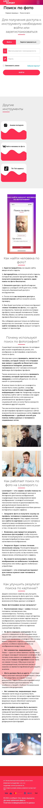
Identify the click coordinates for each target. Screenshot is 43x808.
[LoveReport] (19, 2)
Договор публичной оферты (14, 800)
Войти (21, 72)
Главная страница (12, 13)
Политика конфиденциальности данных (19, 803)
